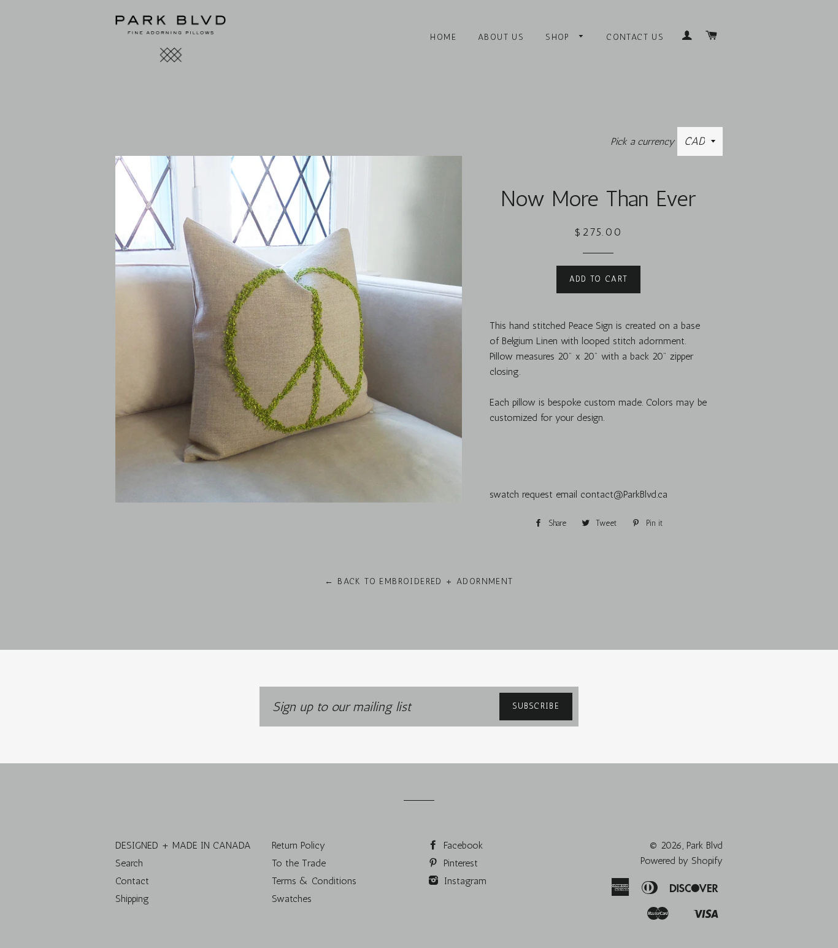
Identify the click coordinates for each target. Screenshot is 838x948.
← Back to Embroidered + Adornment (419, 581)
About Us (501, 37)
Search (129, 863)
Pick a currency (643, 141)
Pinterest (459, 863)
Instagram (463, 881)
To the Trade (299, 863)
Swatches (292, 898)
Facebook (461, 845)
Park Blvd (704, 845)
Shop (559, 37)
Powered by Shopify (681, 860)
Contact (132, 881)
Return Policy (298, 845)
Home (443, 37)
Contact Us (635, 37)
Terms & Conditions (314, 881)
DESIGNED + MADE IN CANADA (183, 845)
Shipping (132, 898)
